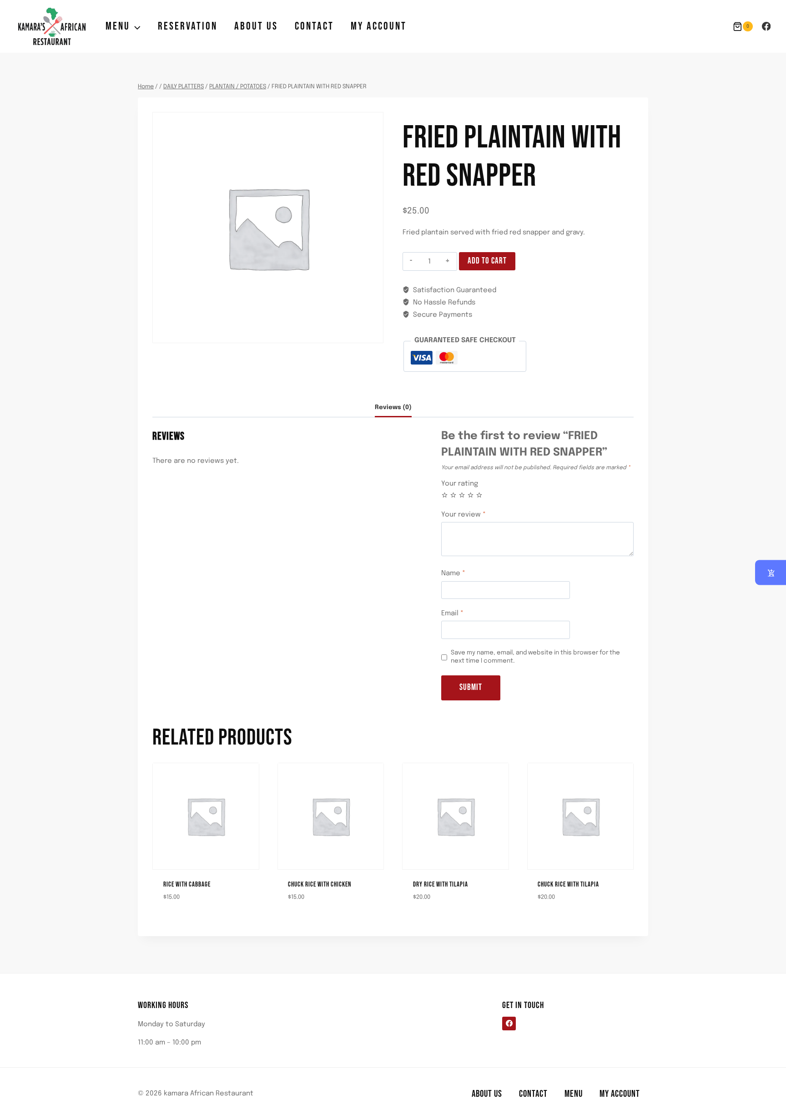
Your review (463, 514)
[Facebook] (766, 26)
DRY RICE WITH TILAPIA (440, 884)
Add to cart (487, 261)
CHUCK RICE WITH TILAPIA (568, 884)
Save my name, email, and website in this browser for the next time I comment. (535, 656)
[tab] (393, 408)
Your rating (459, 483)
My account (379, 26)
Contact (314, 26)
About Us (256, 26)
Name (453, 573)
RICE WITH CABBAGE (187, 884)
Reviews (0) (393, 407)
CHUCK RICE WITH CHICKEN (319, 884)
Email (452, 613)
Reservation (187, 26)
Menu (573, 1094)
